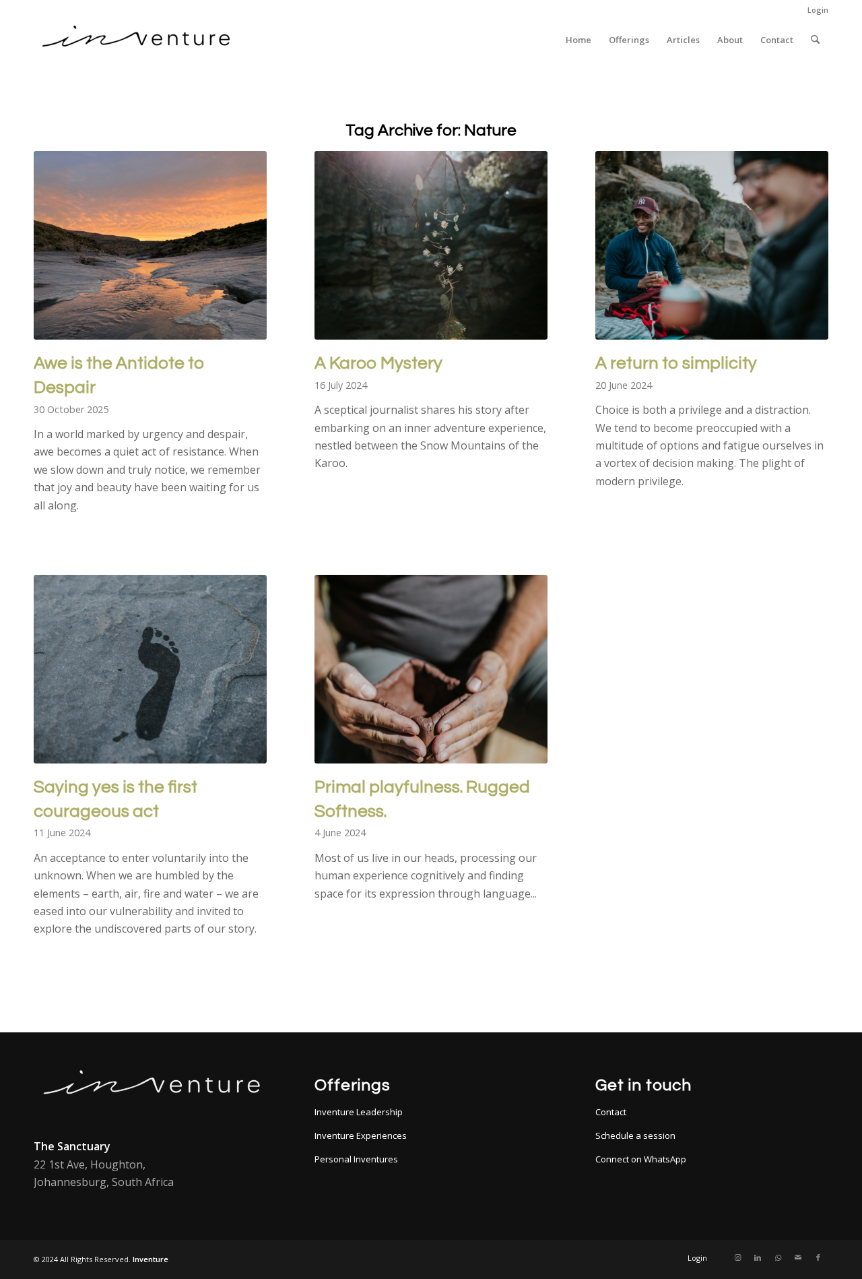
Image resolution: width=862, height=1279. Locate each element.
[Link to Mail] (798, 1257)
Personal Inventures (356, 1159)
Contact (610, 1112)
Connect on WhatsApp (640, 1159)
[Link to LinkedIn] (758, 1257)
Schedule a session (635, 1135)
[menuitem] (814, 10)
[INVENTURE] (135, 40)
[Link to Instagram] (737, 1257)
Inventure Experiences (360, 1135)
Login (817, 10)
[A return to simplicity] (711, 245)
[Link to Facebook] (818, 1257)
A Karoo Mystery (378, 363)
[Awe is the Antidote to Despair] (150, 245)
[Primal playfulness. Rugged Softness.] (431, 669)
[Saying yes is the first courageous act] (150, 669)
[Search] (815, 40)
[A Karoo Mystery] (431, 245)
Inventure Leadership (358, 1112)
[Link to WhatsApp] (778, 1257)
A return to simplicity (676, 363)
